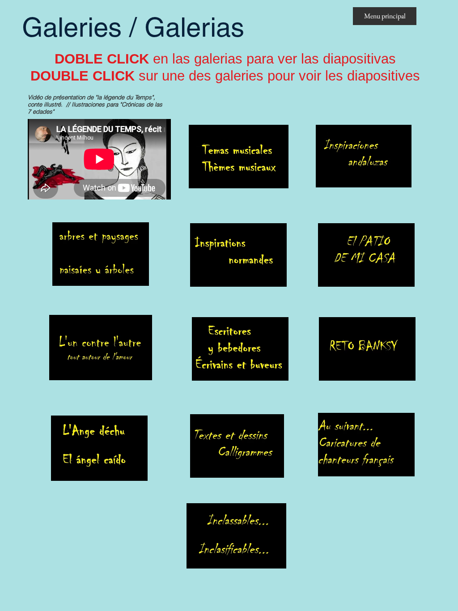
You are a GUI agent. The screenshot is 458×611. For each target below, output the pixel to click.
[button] (238, 156)
